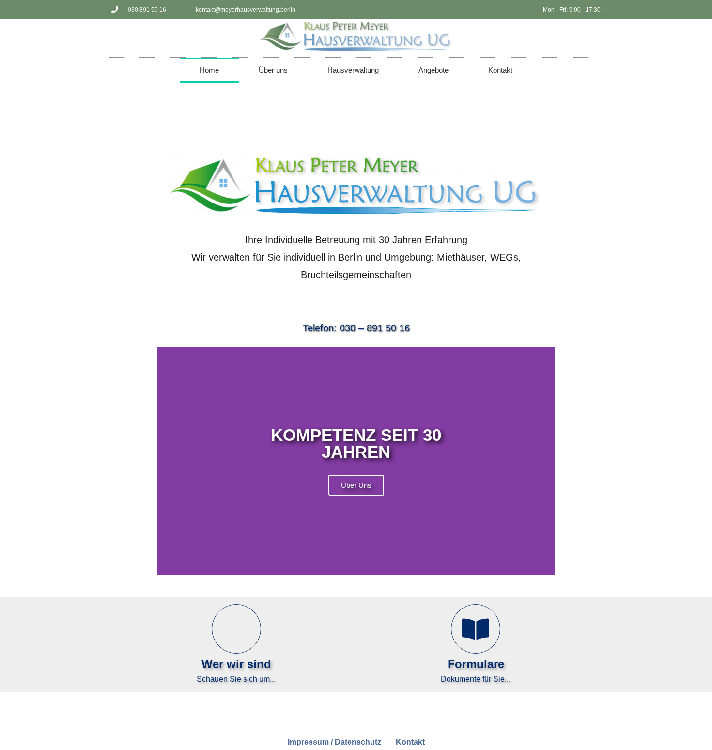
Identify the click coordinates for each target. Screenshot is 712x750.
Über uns (273, 70)
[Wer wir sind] (236, 629)
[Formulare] (475, 629)
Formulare (476, 664)
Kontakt (500, 70)
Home (209, 70)
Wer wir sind (236, 664)
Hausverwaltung (353, 70)
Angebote (433, 70)
